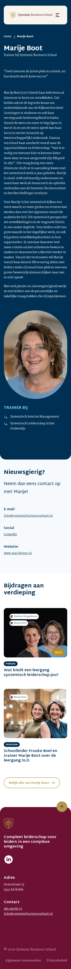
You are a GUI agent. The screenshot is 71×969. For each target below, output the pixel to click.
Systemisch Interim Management (34, 416)
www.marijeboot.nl (18, 553)
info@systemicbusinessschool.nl (28, 515)
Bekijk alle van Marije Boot (29, 783)
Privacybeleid (57, 960)
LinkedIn (10, 534)
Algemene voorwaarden (23, 960)
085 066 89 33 (13, 909)
